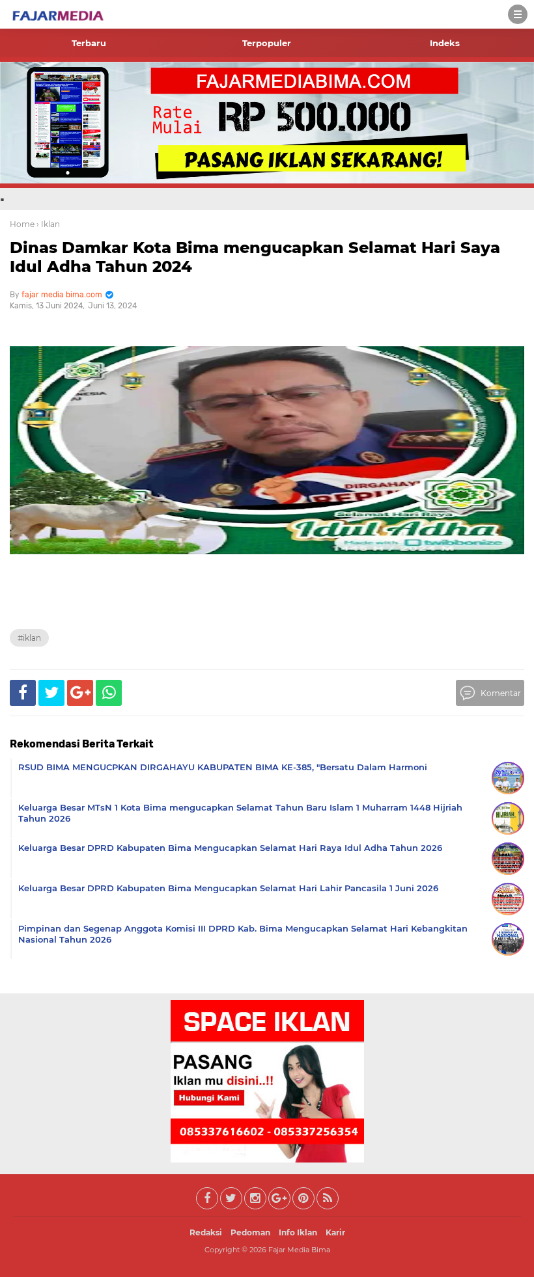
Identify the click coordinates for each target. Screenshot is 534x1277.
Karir (335, 1232)
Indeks (445, 43)
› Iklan (48, 224)
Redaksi (206, 1232)
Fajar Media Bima (299, 1249)
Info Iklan (298, 1232)
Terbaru (89, 43)
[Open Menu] (517, 14)
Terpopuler (266, 43)
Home (22, 224)
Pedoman (250, 1232)
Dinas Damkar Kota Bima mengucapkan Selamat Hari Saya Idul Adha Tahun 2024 (255, 257)
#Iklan (29, 638)
